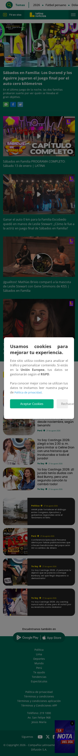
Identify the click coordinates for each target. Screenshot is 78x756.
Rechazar (64, 404)
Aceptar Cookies (31, 404)
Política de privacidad (28, 392)
